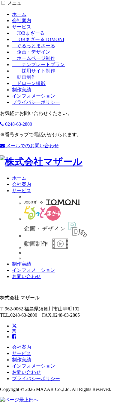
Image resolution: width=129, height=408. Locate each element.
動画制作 (24, 77)
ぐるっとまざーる (33, 45)
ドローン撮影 (29, 83)
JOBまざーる (28, 33)
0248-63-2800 (18, 124)
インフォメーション (33, 95)
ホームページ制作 (33, 58)
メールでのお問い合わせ (32, 145)
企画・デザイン (31, 51)
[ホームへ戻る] (41, 161)
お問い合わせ (26, 276)
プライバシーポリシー (36, 102)
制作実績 (21, 89)
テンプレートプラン (38, 64)
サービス (21, 26)
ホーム (19, 14)
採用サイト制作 (33, 70)
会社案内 (21, 20)
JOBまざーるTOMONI (38, 39)
